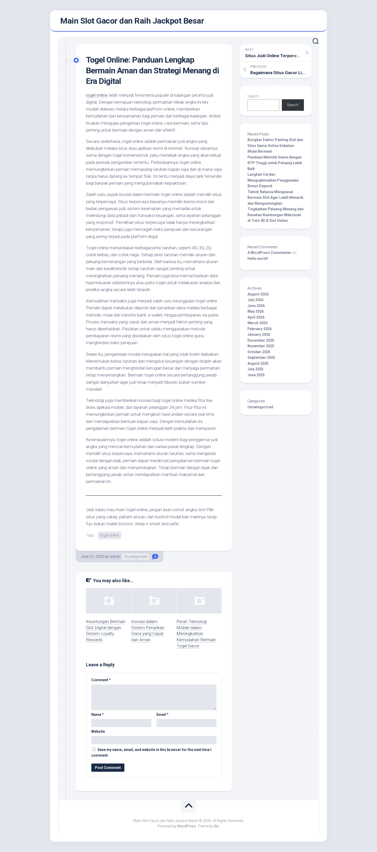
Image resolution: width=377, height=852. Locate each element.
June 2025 (256, 375)
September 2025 (261, 357)
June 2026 (256, 306)
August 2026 (258, 294)
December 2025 (260, 340)
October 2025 (258, 352)
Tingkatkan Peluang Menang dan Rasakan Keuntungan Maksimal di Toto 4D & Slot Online (275, 215)
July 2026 (255, 300)
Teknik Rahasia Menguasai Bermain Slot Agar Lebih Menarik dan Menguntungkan (275, 197)
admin (115, 556)
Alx (216, 826)
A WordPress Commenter (269, 253)
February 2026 (259, 329)
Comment (101, 680)
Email (162, 714)
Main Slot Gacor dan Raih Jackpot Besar (132, 21)
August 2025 (258, 363)
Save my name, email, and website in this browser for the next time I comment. (151, 753)
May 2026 (255, 311)
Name (97, 714)
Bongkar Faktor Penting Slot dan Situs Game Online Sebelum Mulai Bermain (275, 145)
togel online (96, 95)
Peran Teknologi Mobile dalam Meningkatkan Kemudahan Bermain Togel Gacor (196, 633)
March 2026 (257, 323)
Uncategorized (135, 556)
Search (253, 96)
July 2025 (255, 369)
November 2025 (260, 346)
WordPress (186, 826)
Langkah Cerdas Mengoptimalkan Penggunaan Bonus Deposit (273, 180)
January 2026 (258, 334)
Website (98, 731)
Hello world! (257, 258)
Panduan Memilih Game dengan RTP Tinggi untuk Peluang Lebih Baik (274, 163)
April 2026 (255, 317)
